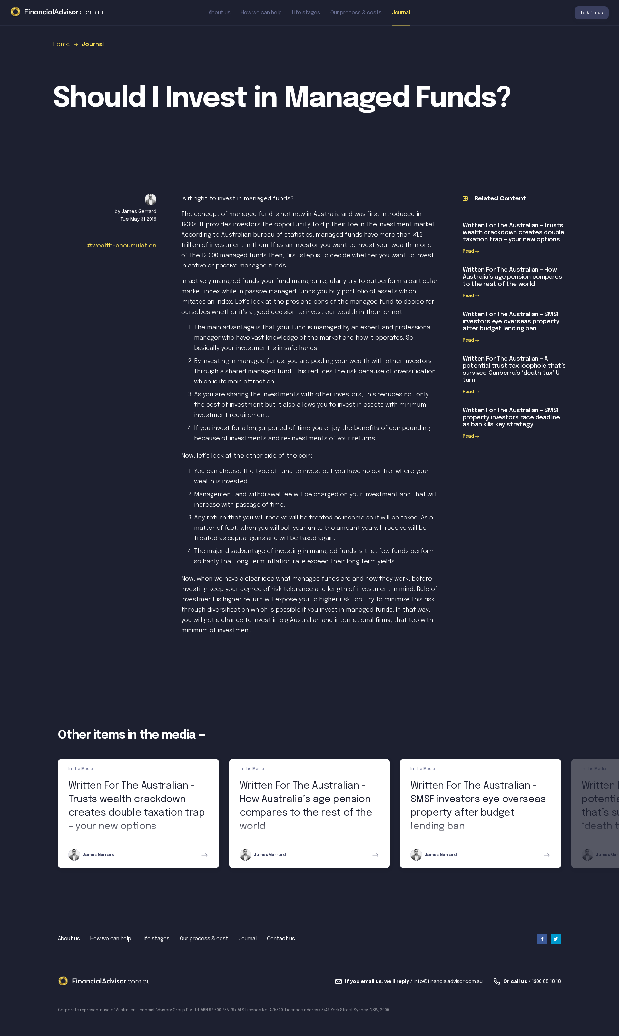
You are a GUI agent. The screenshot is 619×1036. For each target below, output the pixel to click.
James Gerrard (139, 211)
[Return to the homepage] (56, 12)
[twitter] (556, 939)
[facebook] (542, 939)
